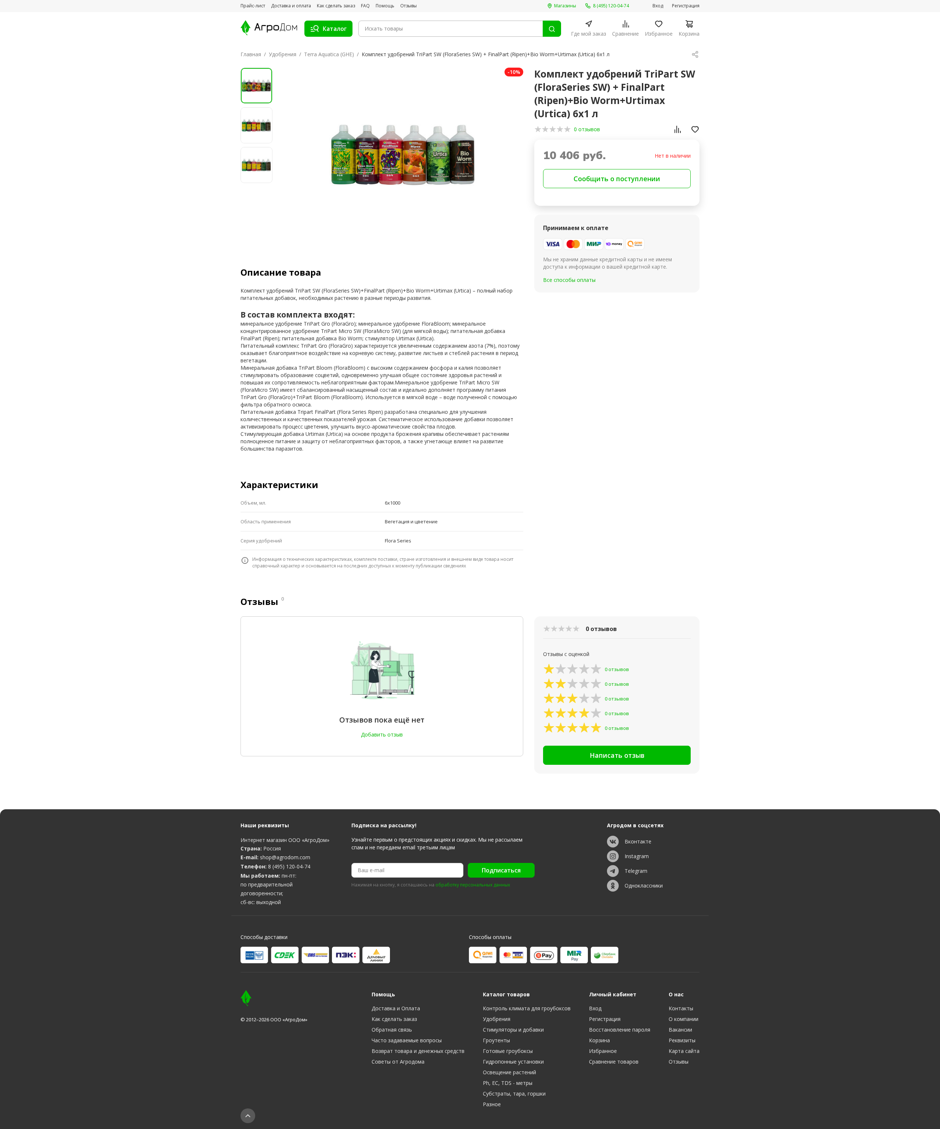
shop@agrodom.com (285, 857)
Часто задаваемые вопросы (407, 1040)
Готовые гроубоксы (508, 1050)
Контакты (681, 1008)
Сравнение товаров (614, 1061)
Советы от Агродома (398, 1061)
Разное (492, 1104)
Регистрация (685, 6)
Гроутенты (496, 1040)
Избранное (603, 1050)
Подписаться (501, 870)
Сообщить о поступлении (617, 178)
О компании (683, 1018)
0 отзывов (587, 129)
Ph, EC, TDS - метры (507, 1082)
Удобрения (282, 54)
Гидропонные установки (513, 1061)
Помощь (385, 6)
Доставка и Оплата (396, 1008)
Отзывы (408, 6)
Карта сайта (684, 1050)
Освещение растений (509, 1072)
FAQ (365, 6)
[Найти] (552, 29)
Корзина (599, 1040)
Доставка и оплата (291, 6)
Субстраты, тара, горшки (514, 1093)
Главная (251, 54)
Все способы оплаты (569, 279)
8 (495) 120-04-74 (289, 866)
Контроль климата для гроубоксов (527, 1008)
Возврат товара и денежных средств (418, 1050)
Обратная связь (392, 1029)
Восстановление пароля (619, 1029)
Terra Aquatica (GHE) (329, 54)
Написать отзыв (617, 755)
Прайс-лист (253, 6)
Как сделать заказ (336, 6)
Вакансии (680, 1029)
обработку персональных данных (472, 885)
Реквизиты (682, 1040)
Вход (657, 6)
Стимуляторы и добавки (513, 1029)
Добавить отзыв (382, 734)
